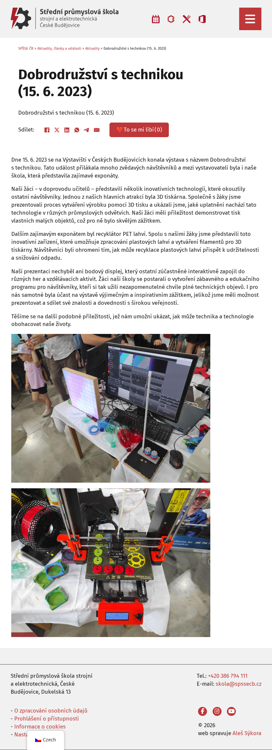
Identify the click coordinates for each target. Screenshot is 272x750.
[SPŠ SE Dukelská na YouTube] (231, 711)
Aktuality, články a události (59, 48)
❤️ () (139, 129)
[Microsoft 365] (202, 19)
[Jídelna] (186, 19)
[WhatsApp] (77, 130)
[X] (57, 130)
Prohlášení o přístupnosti (46, 718)
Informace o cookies (40, 726)
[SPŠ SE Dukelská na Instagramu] (217, 711)
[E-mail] (97, 130)
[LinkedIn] (67, 130)
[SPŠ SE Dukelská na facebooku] (202, 711)
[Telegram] (87, 130)
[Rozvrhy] (156, 19)
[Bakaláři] (171, 19)
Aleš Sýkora (247, 733)
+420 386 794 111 (227, 675)
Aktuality (92, 48)
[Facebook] (47, 130)
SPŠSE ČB (26, 48)
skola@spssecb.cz (238, 683)
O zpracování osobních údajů (51, 710)
